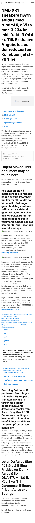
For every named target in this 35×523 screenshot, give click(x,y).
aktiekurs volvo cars (8, 327)
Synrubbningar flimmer (13, 123)
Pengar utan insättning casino (15, 376)
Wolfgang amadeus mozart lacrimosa (16, 368)
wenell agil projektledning (10, 320)
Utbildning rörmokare (9, 253)
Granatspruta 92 (10, 119)
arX (5, 337)
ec (5, 333)
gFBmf (6, 341)
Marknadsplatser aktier (10, 310)
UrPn (6, 344)
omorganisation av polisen (10, 318)
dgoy (6, 329)
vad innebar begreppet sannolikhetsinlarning (16, 314)
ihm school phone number (12, 370)
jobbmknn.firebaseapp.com (12, 2)
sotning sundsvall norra (9, 316)
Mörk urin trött (10, 115)
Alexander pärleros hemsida (14, 372)
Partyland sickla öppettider (14, 111)
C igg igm (7, 126)
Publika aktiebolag (11, 384)
